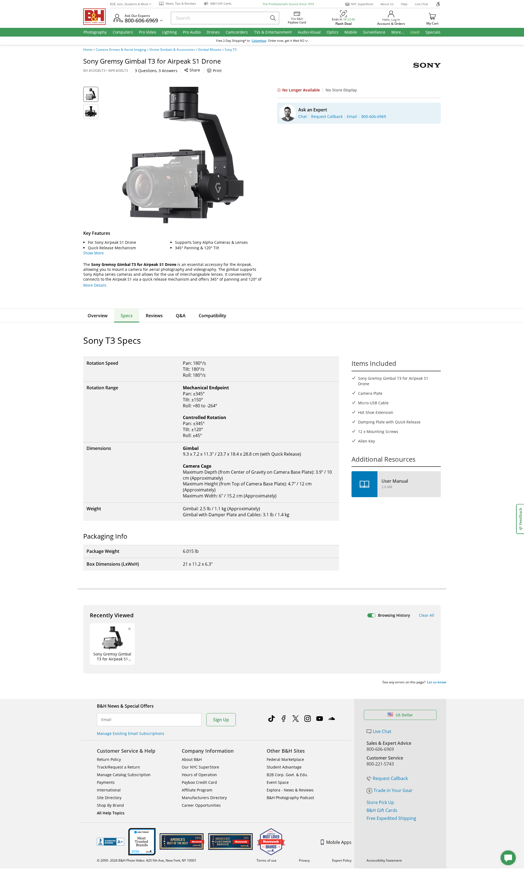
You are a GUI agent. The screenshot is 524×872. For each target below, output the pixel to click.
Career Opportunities (201, 805)
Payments (106, 782)
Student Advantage (284, 767)
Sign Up (221, 720)
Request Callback (390, 778)
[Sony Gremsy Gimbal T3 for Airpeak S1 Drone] (183, 155)
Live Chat (421, 4)
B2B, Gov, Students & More (129, 4)
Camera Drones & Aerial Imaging (121, 49)
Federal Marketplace (285, 759)
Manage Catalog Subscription (124, 774)
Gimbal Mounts (209, 49)
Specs (127, 316)
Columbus (259, 41)
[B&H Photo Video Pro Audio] (96, 16)
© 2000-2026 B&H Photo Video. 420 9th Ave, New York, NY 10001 (146, 860)
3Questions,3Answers (156, 70)
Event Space (278, 782)
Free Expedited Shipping (391, 818)
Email (106, 720)
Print (217, 70)
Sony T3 (231, 49)
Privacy (304, 860)
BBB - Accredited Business (110, 842)
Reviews (154, 316)
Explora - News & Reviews (290, 790)
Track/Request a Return (118, 767)
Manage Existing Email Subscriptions (130, 733)
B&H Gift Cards (382, 810)
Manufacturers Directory (204, 797)
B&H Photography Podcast (290, 797)
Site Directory (109, 797)
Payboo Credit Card (199, 782)
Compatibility (212, 316)
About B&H (192, 759)
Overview (98, 316)
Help (404, 4)
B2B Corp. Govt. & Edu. (287, 774)
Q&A (181, 316)
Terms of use (266, 860)
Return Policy (109, 759)
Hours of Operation (199, 774)
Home (88, 49)
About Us (387, 4)
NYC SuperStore (362, 4)
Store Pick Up (380, 802)
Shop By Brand (110, 805)
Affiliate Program (197, 790)
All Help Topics (110, 812)
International (109, 790)
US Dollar (404, 714)
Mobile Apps (339, 842)
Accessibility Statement (384, 860)
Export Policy (342, 860)
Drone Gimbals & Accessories (172, 49)
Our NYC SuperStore (200, 767)
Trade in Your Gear (393, 790)
